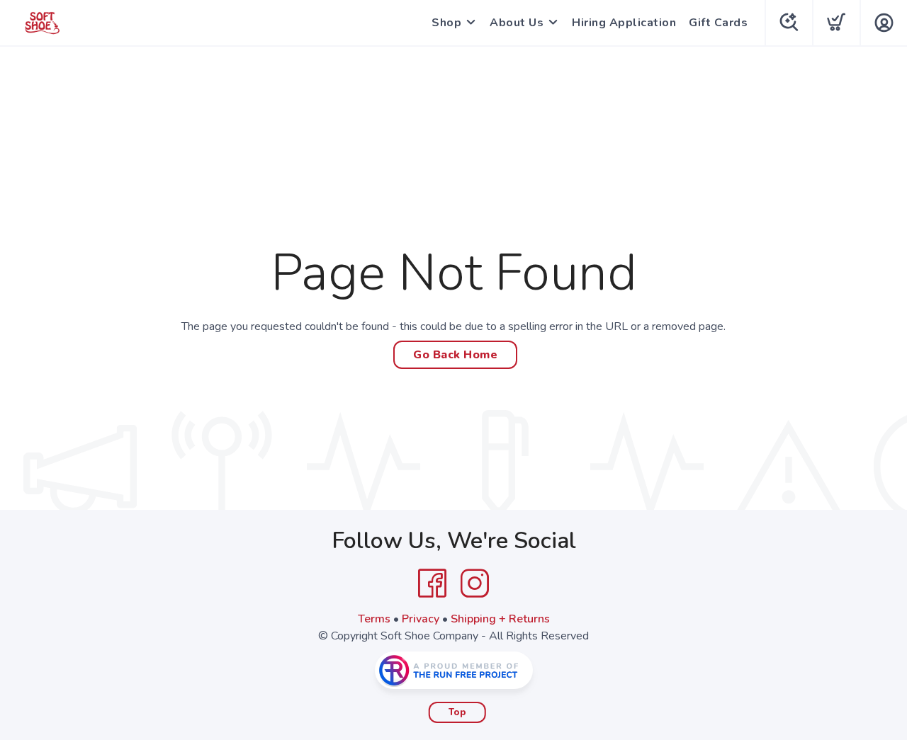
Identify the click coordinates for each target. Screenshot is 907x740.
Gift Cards (718, 22)
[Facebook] (432, 583)
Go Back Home (455, 355)
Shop (446, 22)
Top (457, 712)
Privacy (420, 619)
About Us (516, 22)
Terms (374, 619)
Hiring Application (624, 22)
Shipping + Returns (500, 619)
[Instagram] (475, 583)
